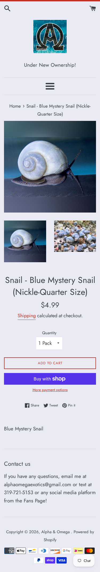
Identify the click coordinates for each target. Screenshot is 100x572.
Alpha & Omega (56, 532)
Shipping (27, 315)
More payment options (50, 389)
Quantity (49, 333)
